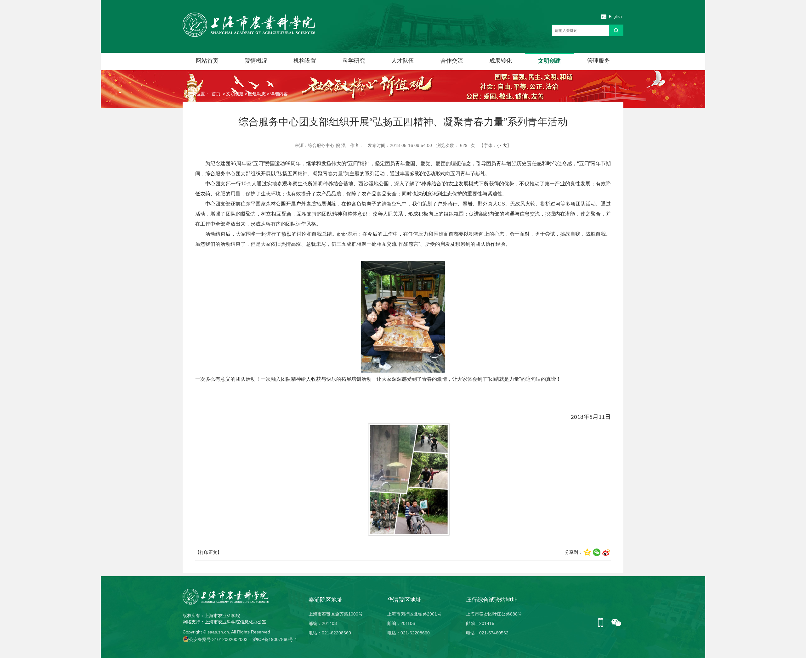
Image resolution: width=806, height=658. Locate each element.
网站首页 (207, 61)
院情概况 (256, 61)
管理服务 (598, 61)
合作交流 (451, 61)
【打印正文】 (208, 552)
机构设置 (304, 61)
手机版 (603, 623)
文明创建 (549, 61)
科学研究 (354, 61)
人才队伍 (402, 61)
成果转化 (500, 61)
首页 (216, 93)
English (615, 16)
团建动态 (257, 93)
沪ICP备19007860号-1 (275, 639)
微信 (616, 623)
